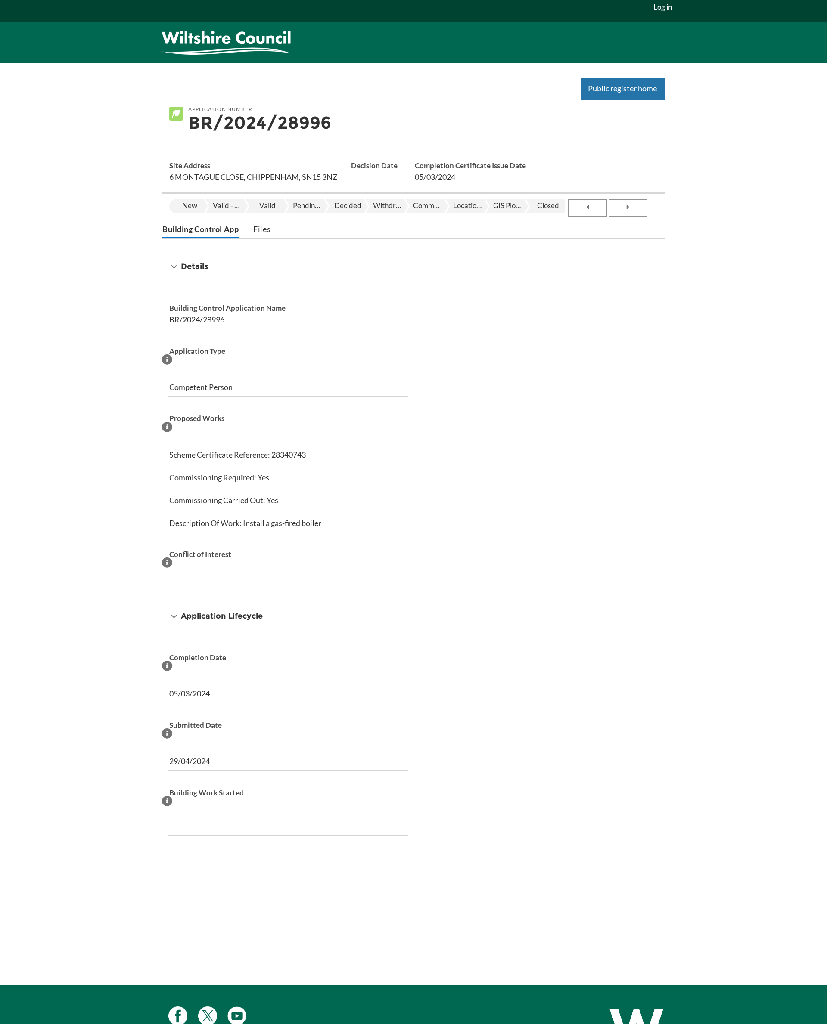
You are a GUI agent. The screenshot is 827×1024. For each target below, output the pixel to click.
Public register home (622, 88)
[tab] (200, 230)
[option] (189, 206)
